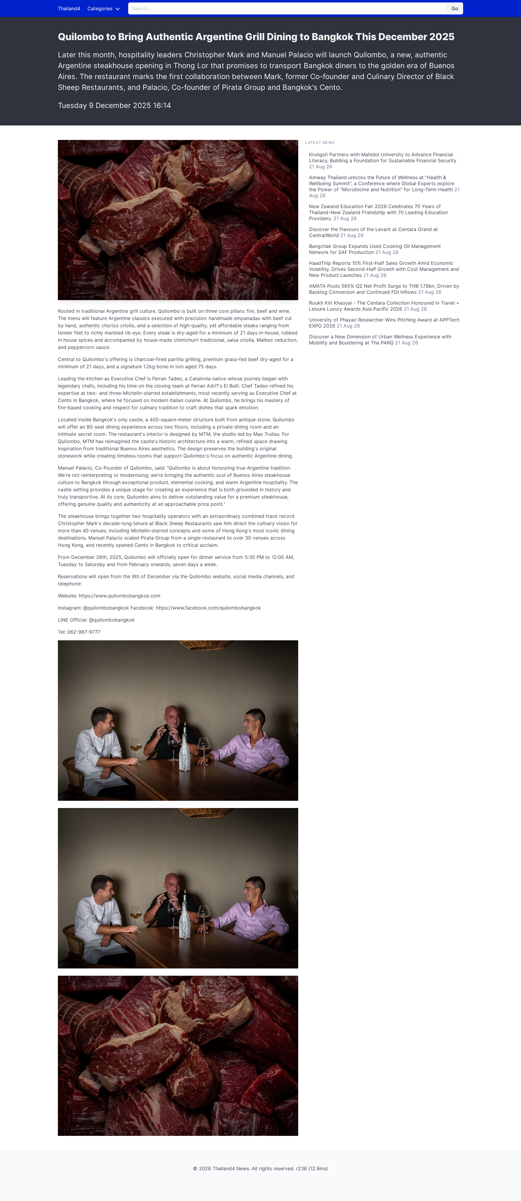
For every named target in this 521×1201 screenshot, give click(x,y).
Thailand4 (69, 8)
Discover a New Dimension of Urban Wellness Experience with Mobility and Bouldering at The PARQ (380, 340)
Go (455, 8)
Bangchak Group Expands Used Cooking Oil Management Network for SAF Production (375, 249)
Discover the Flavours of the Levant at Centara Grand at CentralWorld (373, 232)
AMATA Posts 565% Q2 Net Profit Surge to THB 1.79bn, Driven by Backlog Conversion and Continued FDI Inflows (384, 289)
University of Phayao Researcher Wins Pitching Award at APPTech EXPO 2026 (384, 323)
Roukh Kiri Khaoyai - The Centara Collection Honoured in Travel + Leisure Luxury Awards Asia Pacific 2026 (384, 306)
